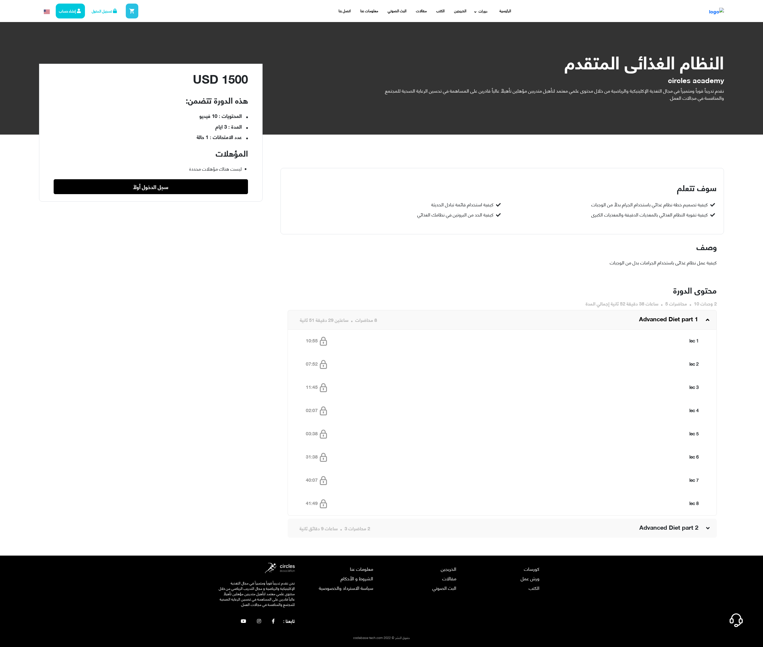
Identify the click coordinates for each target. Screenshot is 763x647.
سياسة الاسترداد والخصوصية (346, 587)
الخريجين (460, 10)
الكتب (440, 10)
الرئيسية (505, 10)
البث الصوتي (397, 10)
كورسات (531, 568)
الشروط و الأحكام (357, 578)
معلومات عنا (369, 10)
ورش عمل (530, 578)
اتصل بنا (345, 10)
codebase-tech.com (368, 637)
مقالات (421, 10)
